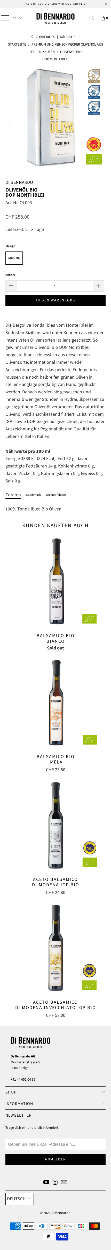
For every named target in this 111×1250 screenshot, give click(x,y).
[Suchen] (92, 18)
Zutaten (13, 495)
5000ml (14, 258)
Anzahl (10, 275)
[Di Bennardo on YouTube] (46, 1183)
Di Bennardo (60, 1213)
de (14, 18)
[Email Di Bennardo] (64, 1183)
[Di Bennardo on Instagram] (55, 1183)
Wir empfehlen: (56, 495)
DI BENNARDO (19, 182)
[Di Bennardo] (55, 18)
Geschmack (33, 495)
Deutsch (16, 1199)
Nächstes (68, 37)
